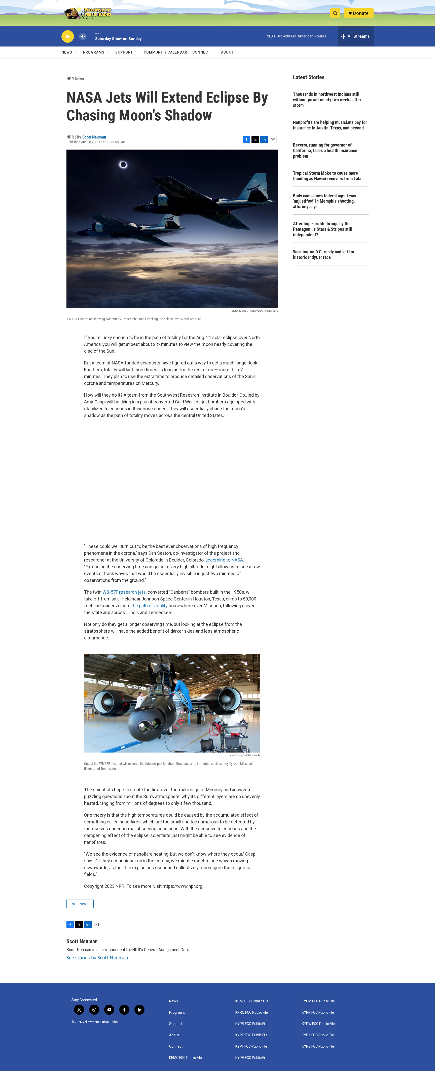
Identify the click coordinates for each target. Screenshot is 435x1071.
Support (124, 52)
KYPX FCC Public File (318, 1035)
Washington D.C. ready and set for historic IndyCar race (323, 254)
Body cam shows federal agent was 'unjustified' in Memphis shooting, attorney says (324, 201)
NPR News (75, 78)
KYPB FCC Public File (251, 1024)
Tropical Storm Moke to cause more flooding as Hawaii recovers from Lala (327, 175)
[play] (68, 36)
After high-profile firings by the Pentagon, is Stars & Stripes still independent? (322, 229)
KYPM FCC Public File (318, 1001)
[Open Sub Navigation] (76, 52)
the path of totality (149, 605)
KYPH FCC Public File (251, 1058)
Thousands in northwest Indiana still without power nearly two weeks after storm (327, 99)
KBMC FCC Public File (251, 1001)
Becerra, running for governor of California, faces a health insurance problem (325, 150)
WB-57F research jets (124, 592)
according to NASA (224, 560)
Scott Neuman (94, 136)
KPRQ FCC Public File (251, 1012)
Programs (93, 52)
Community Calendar (165, 52)
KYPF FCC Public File (251, 1046)
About (174, 1035)
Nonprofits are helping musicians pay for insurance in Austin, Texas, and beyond (330, 125)
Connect (201, 52)
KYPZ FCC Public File (318, 1046)
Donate (361, 13)
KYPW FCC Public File (318, 1024)
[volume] (83, 36)
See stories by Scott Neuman (97, 958)
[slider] (91, 36)
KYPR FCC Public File (318, 1012)
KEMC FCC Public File (185, 1058)
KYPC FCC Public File (251, 1035)
